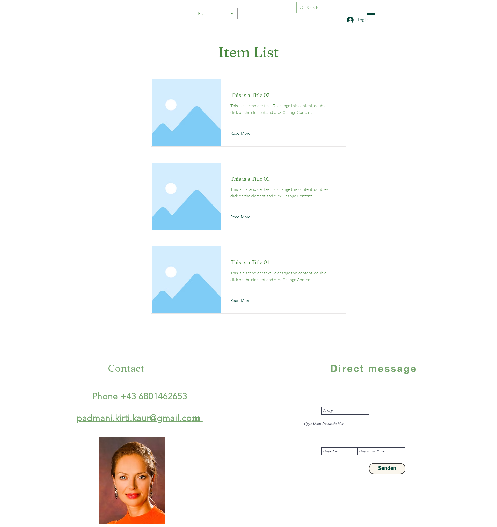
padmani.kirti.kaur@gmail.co (134, 418)
